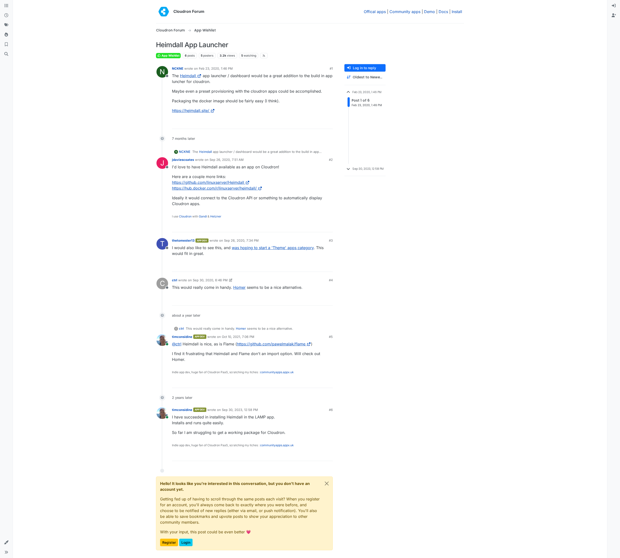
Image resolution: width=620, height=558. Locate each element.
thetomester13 (183, 240)
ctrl (174, 280)
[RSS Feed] (264, 55)
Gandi (203, 216)
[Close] (327, 483)
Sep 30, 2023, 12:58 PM (240, 410)
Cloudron (185, 216)
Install (457, 11)
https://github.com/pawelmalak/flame (271, 344)
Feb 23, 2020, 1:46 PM (216, 68)
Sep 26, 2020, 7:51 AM (226, 160)
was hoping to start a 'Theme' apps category (273, 247)
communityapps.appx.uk (277, 372)
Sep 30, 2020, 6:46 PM (210, 280)
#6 (331, 410)
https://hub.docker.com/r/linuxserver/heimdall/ (214, 188)
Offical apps (375, 11)
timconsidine (182, 337)
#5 (331, 337)
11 (329, 123)
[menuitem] (613, 6)
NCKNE (177, 68)
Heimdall (188, 75)
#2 (331, 160)
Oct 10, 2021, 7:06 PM (238, 337)
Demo (429, 11)
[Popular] (6, 35)
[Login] (613, 6)
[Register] (613, 15)
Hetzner (215, 216)
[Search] (6, 54)
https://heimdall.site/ (190, 110)
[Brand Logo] (164, 11)
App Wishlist (170, 55)
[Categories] (6, 6)
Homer (239, 287)
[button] (6, 542)
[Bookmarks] (6, 44)
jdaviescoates (183, 160)
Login (185, 542)
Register (169, 542)
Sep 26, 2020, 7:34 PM (241, 240)
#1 (331, 68)
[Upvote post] (320, 123)
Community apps (404, 11)
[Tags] (6, 25)
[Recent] (6, 15)
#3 (331, 240)
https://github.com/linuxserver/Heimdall (208, 182)
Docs (443, 11)
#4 (331, 280)
